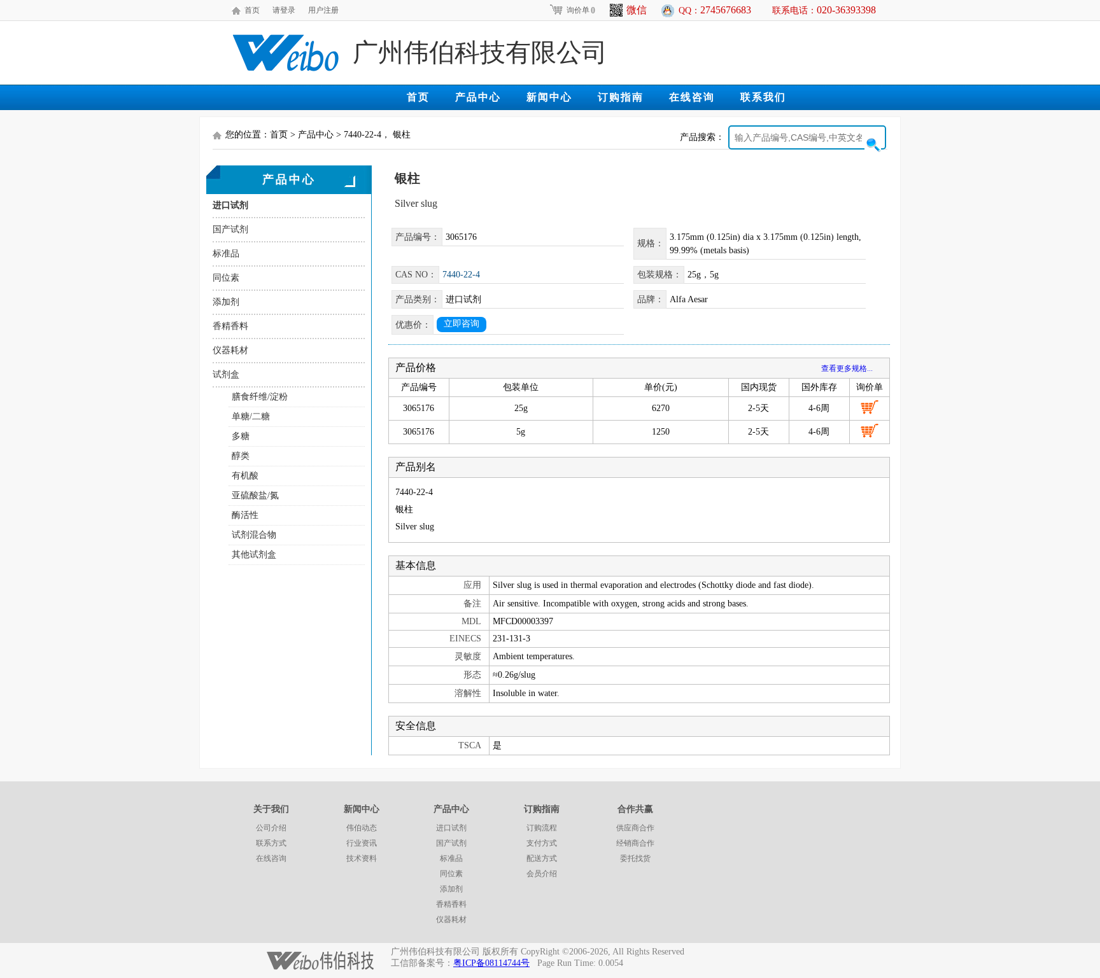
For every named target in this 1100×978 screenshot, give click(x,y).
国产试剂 (230, 229)
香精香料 (230, 326)
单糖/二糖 (251, 416)
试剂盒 (226, 374)
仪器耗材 (230, 350)
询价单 (581, 10)
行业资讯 (361, 843)
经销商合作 (635, 843)
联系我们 (763, 97)
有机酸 (245, 475)
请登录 (283, 10)
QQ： (715, 9)
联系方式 (271, 843)
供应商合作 (635, 827)
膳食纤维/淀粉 (260, 397)
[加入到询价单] (869, 407)
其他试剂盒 (254, 554)
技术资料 (361, 858)
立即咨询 (461, 323)
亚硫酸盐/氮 (255, 495)
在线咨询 (692, 97)
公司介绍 (271, 827)
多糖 (241, 436)
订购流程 (541, 827)
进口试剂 (230, 205)
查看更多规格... (847, 368)
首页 (252, 10)
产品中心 (478, 97)
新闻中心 (549, 97)
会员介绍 (541, 873)
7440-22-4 (461, 274)
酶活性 (245, 515)
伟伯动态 (361, 827)
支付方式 (541, 843)
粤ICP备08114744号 (491, 963)
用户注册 (323, 10)
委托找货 (635, 858)
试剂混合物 (254, 535)
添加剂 (226, 302)
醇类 (241, 456)
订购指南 (621, 97)
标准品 (226, 253)
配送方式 (541, 858)
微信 (636, 9)
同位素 (226, 278)
